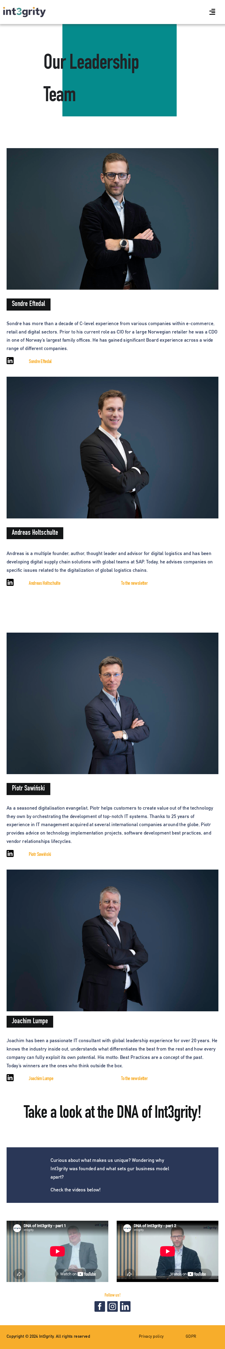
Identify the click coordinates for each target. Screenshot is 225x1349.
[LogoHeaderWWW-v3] (24, 9)
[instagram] (112, 1306)
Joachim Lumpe (41, 1079)
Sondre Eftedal (40, 362)
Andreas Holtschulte (44, 583)
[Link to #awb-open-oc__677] (212, 12)
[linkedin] (10, 360)
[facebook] (99, 1306)
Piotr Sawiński (40, 854)
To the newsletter (134, 583)
